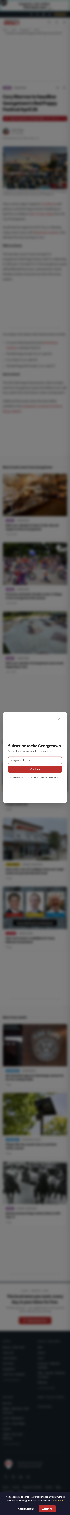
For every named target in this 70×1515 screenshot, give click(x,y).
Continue (35, 769)
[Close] (59, 718)
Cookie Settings (26, 1508)
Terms (43, 777)
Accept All (47, 1508)
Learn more (57, 1500)
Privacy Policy (54, 777)
